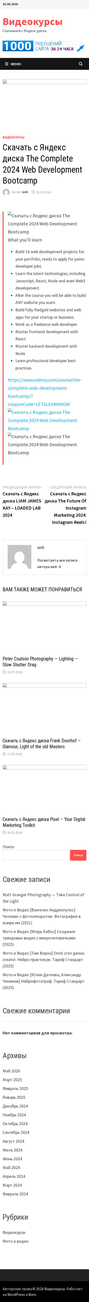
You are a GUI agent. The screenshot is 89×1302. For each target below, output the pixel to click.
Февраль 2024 (15, 1194)
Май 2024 (11, 1167)
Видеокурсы (33, 21)
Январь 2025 (14, 1097)
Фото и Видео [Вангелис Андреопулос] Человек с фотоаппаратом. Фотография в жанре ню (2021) (42, 916)
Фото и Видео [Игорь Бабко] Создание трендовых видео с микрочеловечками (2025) (39, 938)
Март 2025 (12, 1079)
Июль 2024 (12, 1150)
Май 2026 (11, 1071)
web (25, 192)
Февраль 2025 (15, 1088)
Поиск (8, 846)
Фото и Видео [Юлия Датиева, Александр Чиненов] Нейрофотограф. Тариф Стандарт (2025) (43, 981)
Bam (32, 1294)
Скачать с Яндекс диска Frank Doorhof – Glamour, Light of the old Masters (42, 743)
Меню (16, 64)
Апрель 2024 (14, 1176)
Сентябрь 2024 (16, 1132)
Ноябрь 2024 (14, 1114)
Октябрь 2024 (15, 1123)
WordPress (16, 1294)
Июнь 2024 (12, 1158)
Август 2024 (13, 1141)
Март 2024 (12, 1185)
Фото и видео (15, 1241)
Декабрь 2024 (15, 1106)
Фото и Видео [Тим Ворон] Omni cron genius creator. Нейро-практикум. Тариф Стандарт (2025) (43, 959)
